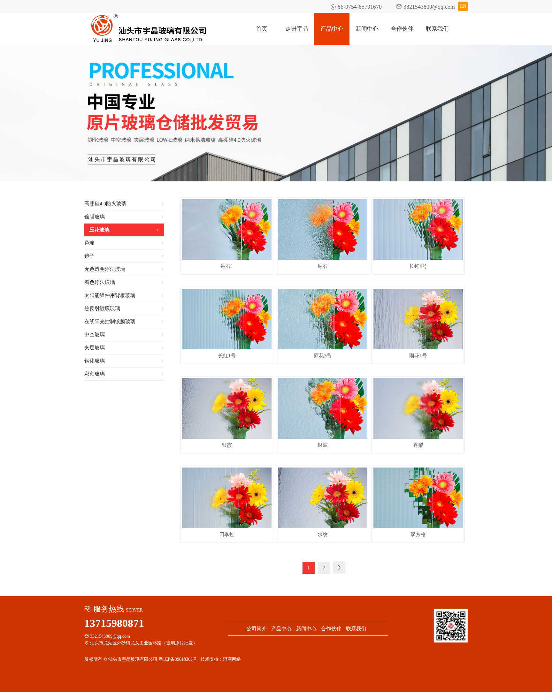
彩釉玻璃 (124, 373)
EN (463, 6)
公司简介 (256, 628)
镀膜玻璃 (124, 216)
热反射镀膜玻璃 (124, 308)
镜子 (124, 256)
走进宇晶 (296, 29)
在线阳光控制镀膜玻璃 (124, 321)
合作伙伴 (402, 29)
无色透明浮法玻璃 (124, 269)
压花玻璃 (124, 229)
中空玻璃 (124, 334)
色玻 (124, 243)
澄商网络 (232, 659)
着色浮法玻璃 (124, 282)
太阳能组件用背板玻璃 (124, 295)
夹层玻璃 (124, 347)
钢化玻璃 (124, 360)
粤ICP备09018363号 (178, 659)
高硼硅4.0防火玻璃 (124, 203)
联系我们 (437, 29)
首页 (261, 29)
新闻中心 (367, 29)
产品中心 (331, 29)
